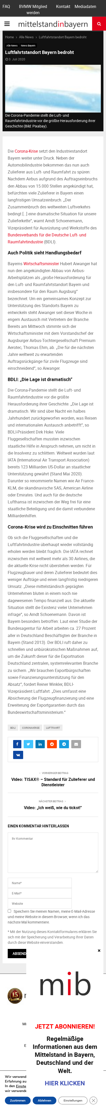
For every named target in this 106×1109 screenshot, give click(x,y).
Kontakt (63, 6)
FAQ (6, 6)
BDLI (13, 727)
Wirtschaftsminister (41, 263)
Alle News (11, 45)
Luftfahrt (53, 727)
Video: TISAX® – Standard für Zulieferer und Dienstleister (53, 782)
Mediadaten (85, 6)
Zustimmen (17, 1100)
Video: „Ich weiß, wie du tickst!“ (53, 807)
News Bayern (28, 45)
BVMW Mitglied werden (33, 9)
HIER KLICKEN (65, 1083)
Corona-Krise (26, 151)
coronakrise (31, 727)
